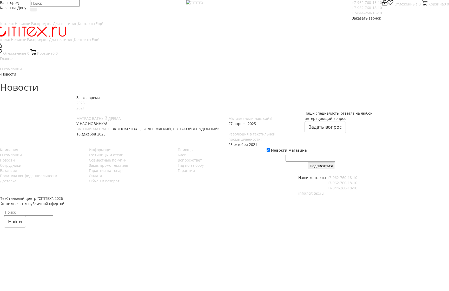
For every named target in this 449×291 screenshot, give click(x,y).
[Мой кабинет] (384, 4)
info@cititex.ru (311, 193)
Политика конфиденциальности (28, 175)
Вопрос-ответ (190, 160)
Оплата (95, 175)
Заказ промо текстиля (108, 165)
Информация (101, 149)
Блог (182, 154)
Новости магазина (288, 150)
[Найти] (33, 9)
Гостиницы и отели (106, 154)
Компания (9, 149)
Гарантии (186, 170)
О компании (11, 154)
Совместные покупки (108, 160)
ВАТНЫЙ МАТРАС (91, 128)
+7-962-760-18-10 (367, 2)
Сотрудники (10, 165)
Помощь (185, 149)
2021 (80, 108)
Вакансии (8, 170)
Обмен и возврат (104, 180)
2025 (80, 102)
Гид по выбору (191, 165)
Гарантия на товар (106, 170)
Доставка (8, 180)
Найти (15, 221)
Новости (7, 160)
